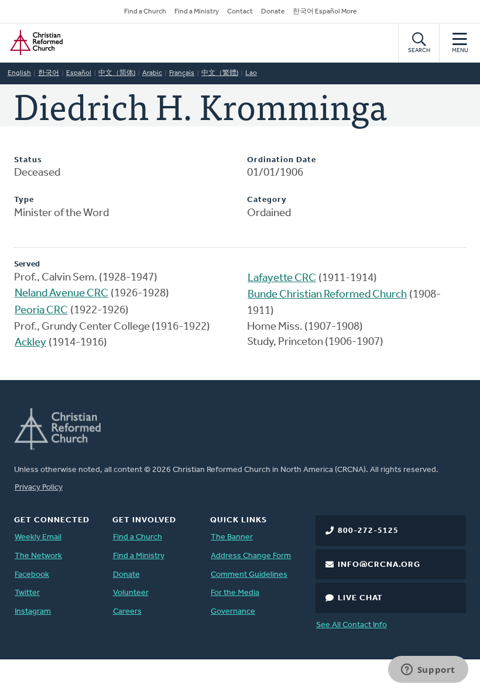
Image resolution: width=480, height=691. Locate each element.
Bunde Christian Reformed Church (327, 294)
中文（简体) (116, 73)
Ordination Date (281, 160)
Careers (127, 611)
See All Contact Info (351, 625)
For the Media (235, 593)
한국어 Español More (324, 11)
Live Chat (360, 598)
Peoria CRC (41, 310)
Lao (251, 73)
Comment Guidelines (249, 574)
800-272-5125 (368, 530)
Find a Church (145, 11)
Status (28, 160)
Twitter (27, 593)
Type (24, 200)
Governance (233, 611)
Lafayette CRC (282, 278)
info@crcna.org (379, 564)
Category (267, 200)
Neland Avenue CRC (61, 293)
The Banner (232, 537)
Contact (240, 11)
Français (181, 73)
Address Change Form (251, 556)
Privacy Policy (39, 487)
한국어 (48, 73)
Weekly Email (38, 537)
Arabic (152, 73)
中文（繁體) (219, 73)
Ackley (30, 342)
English (19, 73)
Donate (272, 11)
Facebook (32, 574)
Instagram (33, 611)
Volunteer (131, 593)
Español (78, 73)
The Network (38, 556)
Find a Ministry (196, 11)
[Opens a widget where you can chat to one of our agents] (428, 670)
